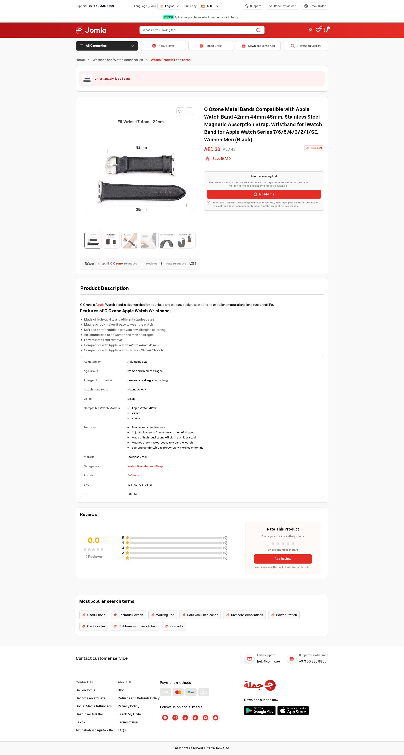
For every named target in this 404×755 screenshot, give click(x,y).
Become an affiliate (90, 698)
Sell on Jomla (85, 690)
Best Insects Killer (89, 714)
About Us (125, 682)
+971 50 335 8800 (101, 6)
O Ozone (133, 475)
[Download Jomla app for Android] (260, 710)
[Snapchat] (215, 718)
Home (80, 60)
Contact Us (84, 682)
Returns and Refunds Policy (138, 698)
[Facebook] (165, 718)
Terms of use (128, 722)
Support (255, 6)
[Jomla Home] (91, 30)
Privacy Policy (128, 706)
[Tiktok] (195, 718)
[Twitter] (185, 718)
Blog (121, 690)
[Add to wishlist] (180, 111)
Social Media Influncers (94, 706)
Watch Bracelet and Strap (145, 466)
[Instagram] (175, 718)
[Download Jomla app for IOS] (293, 710)
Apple (100, 305)
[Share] (189, 111)
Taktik (80, 722)
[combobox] (169, 6)
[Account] (310, 30)
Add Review (283, 558)
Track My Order (130, 714)
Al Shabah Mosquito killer (95, 730)
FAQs (122, 730)
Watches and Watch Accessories (118, 60)
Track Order (318, 6)
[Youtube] (205, 718)
